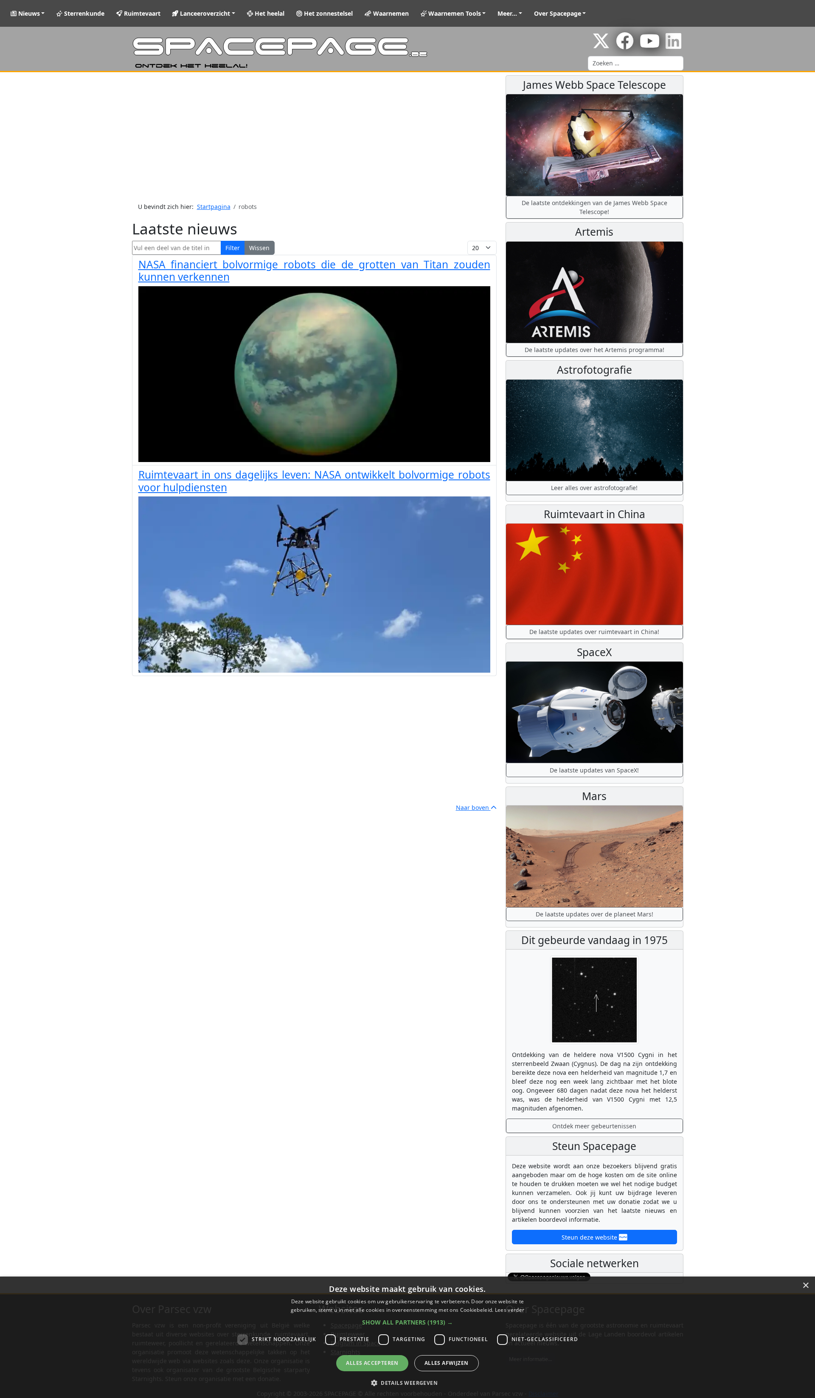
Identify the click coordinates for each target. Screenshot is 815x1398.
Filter (232, 248)
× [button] (805, 1285)
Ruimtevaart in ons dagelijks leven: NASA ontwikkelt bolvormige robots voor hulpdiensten (314, 481)
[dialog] (407, 1337)
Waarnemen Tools (454, 13)
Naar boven (473, 807)
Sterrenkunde (83, 13)
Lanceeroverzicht (204, 13)
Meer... (507, 13)
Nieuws (28, 13)
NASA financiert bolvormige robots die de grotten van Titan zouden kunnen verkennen (314, 270)
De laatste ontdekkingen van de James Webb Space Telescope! (594, 207)
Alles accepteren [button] (372, 1363)
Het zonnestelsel (327, 13)
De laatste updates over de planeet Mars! (594, 914)
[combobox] (635, 63)
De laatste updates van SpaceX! (594, 770)
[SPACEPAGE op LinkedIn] (673, 45)
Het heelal (268, 13)
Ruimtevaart (141, 13)
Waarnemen (390, 13)
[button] (407, 1322)
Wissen (259, 248)
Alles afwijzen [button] (446, 1363)
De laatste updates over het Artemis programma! (594, 350)
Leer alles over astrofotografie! (594, 488)
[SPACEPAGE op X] (601, 45)
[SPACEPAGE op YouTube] (650, 45)
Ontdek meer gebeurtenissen (594, 1126)
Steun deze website (590, 1237)
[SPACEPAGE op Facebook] (625, 45)
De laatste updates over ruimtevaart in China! (594, 632)
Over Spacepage (557, 13)
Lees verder (509, 1309)
